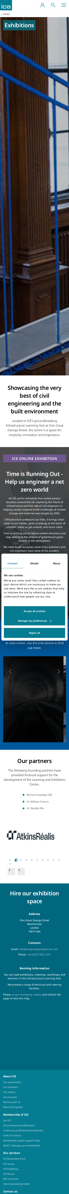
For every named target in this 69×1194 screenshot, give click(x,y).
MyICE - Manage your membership (21, 1145)
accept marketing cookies (27, 994)
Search (53, 5)
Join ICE (7, 1120)
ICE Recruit (9, 1173)
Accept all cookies (34, 611)
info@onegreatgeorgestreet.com (38, 949)
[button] (10, 671)
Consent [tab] (12, 563)
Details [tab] (34, 563)
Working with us (11, 1102)
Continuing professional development (23, 1130)
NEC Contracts (10, 1178)
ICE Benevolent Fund (14, 1158)
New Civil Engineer (13, 1107)
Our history (9, 1092)
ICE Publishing (10, 1168)
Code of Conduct (12, 1135)
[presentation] (34, 834)
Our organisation (12, 1082)
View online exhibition (34, 718)
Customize (34, 620)
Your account (42, 5)
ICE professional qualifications (19, 1125)
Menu (63, 5)
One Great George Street (16, 1183)
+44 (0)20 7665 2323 (39, 954)
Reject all (34, 633)
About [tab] (56, 563)
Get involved (10, 1097)
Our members (10, 1087)
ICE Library (9, 1163)
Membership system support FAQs (21, 1140)
